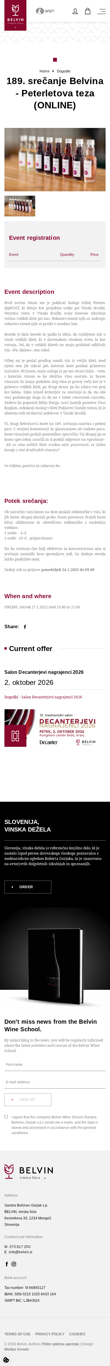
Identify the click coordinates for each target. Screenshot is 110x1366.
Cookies (77, 1334)
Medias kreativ (16, 1349)
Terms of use (17, 1334)
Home (45, 71)
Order (26, 887)
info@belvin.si (20, 1252)
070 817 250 (20, 1247)
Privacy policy (50, 1334)
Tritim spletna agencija (60, 1344)
